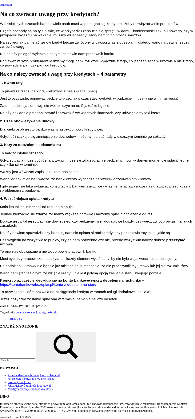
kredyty (40, 312)
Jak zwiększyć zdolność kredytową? (29, 385)
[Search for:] (18, 360)
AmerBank (6, 4)
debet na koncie (25, 312)
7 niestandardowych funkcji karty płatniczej (34, 375)
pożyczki (52, 312)
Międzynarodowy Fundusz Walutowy (30, 389)
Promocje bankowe (19, 382)
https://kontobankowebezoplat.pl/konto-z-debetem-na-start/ (48, 285)
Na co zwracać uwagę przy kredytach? (31, 378)
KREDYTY (15, 318)
